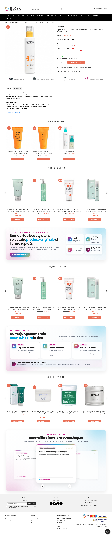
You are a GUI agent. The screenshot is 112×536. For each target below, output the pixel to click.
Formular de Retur (36, 523)
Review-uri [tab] (17, 88)
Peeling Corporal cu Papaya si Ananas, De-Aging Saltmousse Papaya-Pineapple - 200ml (94, 412)
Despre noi (7, 519)
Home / (7, 23)
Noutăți (95, 15)
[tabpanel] (30, 49)
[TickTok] (57, 503)
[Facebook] (51, 503)
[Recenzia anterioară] (42, 486)
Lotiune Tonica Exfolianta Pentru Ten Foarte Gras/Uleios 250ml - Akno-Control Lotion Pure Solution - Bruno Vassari (43, 210)
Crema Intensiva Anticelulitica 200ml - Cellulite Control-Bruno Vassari (18, 412)
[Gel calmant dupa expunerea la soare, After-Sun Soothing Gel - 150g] (43, 138)
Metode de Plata (35, 519)
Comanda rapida (89, 71)
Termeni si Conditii (9, 521)
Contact (7, 525)
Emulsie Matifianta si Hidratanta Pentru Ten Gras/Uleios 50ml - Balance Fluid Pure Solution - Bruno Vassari (94, 210)
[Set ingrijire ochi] (69, 138)
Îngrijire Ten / (14, 23)
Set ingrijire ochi (69, 151)
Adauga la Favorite (64, 71)
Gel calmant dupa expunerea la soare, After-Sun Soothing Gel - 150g (43, 152)
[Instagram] (61, 503)
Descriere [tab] (8, 88)
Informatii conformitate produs (14, 112)
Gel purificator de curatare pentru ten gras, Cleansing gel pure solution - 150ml (18, 210)
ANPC (32, 525)
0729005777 (91, 503)
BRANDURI (9, 19)
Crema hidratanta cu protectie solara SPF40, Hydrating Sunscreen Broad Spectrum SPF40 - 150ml (18, 152)
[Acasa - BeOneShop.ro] (13, 9)
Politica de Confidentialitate (12, 523)
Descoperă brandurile (19, 254)
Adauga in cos (76, 62)
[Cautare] (61, 9)
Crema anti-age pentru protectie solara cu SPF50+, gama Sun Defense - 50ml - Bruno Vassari (68, 210)
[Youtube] (54, 503)
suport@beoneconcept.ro (91, 505)
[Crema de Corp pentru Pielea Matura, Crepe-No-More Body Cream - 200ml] (43, 395)
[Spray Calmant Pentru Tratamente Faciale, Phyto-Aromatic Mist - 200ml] (30, 49)
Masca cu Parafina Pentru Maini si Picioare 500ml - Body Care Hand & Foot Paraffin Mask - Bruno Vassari (68, 412)
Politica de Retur (35, 521)
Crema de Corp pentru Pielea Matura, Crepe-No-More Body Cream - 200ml (43, 412)
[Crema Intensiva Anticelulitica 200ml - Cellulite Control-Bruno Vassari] (18, 395)
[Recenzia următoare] (70, 486)
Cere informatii (77, 71)
